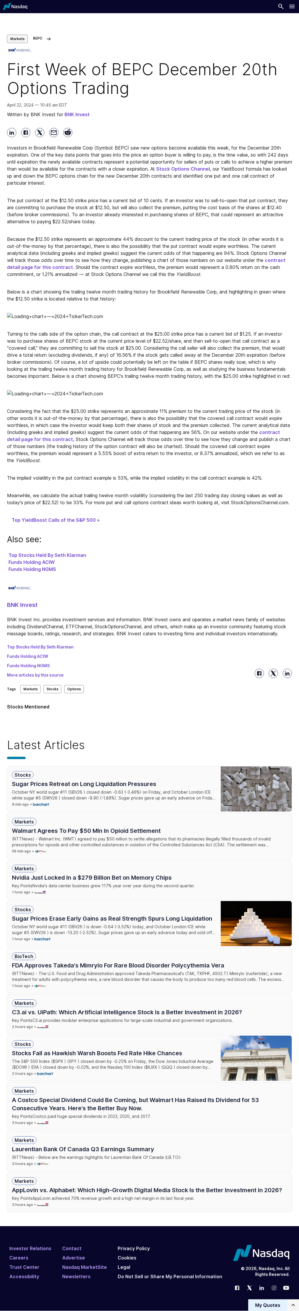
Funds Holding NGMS (32, 569)
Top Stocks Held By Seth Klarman (47, 555)
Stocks (52, 689)
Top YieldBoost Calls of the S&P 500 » (56, 520)
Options (74, 689)
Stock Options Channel (183, 169)
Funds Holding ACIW (31, 562)
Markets (17, 39)
